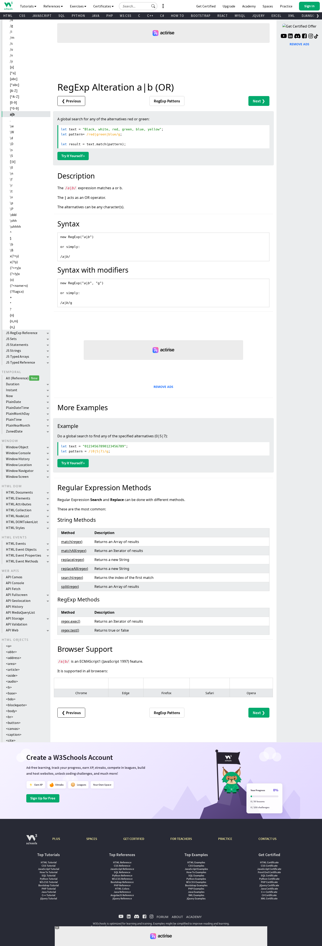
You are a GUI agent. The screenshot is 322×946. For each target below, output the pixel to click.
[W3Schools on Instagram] (310, 36)
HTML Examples (196, 862)
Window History (18, 459)
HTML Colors (122, 888)
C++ (150, 16)
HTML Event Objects (21, 549)
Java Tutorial (48, 891)
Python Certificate (269, 878)
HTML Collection (18, 510)
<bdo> (11, 699)
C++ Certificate (269, 891)
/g (11, 25)
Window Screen (17, 476)
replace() (72, 559)
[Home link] (8, 6)
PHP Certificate (269, 882)
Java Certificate (269, 888)
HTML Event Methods (22, 561)
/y (11, 61)
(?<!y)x (15, 274)
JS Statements (17, 344)
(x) (12, 279)
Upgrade (229, 6)
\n (11, 173)
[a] (12, 67)
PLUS (56, 839)
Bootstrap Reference (122, 882)
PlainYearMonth (18, 425)
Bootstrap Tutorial (48, 885)
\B (11, 250)
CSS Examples (196, 865)
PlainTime (14, 419)
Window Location (19, 464)
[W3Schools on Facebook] (304, 36)
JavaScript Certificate (269, 869)
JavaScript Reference (122, 869)
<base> (11, 693)
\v (11, 197)
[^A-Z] (14, 96)
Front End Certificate (269, 872)
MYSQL (240, 16)
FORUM (162, 916)
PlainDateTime (17, 407)
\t (11, 191)
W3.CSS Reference (122, 878)
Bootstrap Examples (196, 885)
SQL (61, 16)
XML (291, 16)
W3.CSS (125, 16)
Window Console (18, 453)
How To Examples (196, 872)
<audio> (12, 681)
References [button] (52, 6)
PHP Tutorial (49, 888)
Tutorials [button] (27, 6)
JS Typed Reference (20, 362)
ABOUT (177, 916)
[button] (153, 6)
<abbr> (11, 652)
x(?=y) (14, 256)
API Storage (15, 618)
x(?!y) (14, 262)
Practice (286, 6)
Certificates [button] (102, 6)
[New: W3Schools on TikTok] (316, 36)
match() (71, 541)
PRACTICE (225, 839)
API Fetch (13, 589)
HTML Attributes (18, 504)
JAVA (95, 16)
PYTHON (78, 16)
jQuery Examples (196, 898)
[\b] (13, 161)
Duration (12, 384)
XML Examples (196, 895)
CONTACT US (267, 839)
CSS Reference (122, 865)
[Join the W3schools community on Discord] (297, 36)
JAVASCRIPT (42, 16)
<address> (13, 657)
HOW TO (177, 16)
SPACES (91, 839)
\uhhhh (15, 226)
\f (11, 179)
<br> (9, 717)
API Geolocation (18, 600)
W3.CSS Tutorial (49, 882)
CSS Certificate (269, 865)
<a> (9, 646)
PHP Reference (122, 885)
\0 (11, 167)
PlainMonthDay (17, 413)
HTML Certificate (269, 862)
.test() (70, 630)
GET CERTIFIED (133, 839)
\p (11, 203)
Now (9, 396)
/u (11, 49)
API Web (12, 630)
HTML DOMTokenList (22, 522)
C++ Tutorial (48, 895)
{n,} (12, 327)
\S (11, 155)
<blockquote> (16, 705)
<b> (9, 687)
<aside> (12, 675)
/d (11, 20)
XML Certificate (269, 898)
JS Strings (13, 350)
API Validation (16, 624)
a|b (12, 114)
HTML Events (16, 543)
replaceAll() (74, 568)
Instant (11, 390)
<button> (13, 722)
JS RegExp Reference (21, 333)
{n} (12, 315)
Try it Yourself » (73, 155)
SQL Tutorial (48, 875)
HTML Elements (18, 498)
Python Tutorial (48, 878)
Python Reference (122, 875)
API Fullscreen (16, 594)
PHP (109, 16)
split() (70, 586)
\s (11, 149)
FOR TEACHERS (181, 839)
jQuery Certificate (269, 885)
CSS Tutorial (48, 865)
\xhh (13, 220)
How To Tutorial (48, 872)
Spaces (268, 6)
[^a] (13, 73)
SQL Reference (122, 872)
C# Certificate (269, 895)
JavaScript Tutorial (48, 869)
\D (11, 144)
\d (11, 138)
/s (11, 43)
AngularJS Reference (122, 895)
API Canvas (14, 577)
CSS (22, 16)
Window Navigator (20, 470)
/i (11, 31)
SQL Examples (196, 875)
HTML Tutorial (49, 862)
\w (12, 126)
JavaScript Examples (196, 869)
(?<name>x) (19, 285)
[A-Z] (14, 90)
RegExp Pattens (167, 100)
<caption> (13, 734)
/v (11, 55)
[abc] (14, 79)
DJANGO (308, 16)
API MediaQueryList (20, 612)
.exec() (70, 621)
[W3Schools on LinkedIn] (290, 36)
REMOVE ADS (163, 387)
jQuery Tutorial (48, 898)
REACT (222, 16)
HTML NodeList (17, 516)
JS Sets (11, 338)
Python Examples (196, 878)
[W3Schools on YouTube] (284, 36)
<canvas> (13, 728)
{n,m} (14, 321)
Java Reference (122, 891)
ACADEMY (194, 916)
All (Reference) (21, 378)
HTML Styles (15, 528)
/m (12, 37)
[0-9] (13, 102)
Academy (249, 6)
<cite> (11, 740)
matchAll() (73, 550)
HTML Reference (122, 862)
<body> (11, 711)
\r (11, 185)
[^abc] (14, 84)
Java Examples (196, 891)
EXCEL (276, 16)
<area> (11, 663)
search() (72, 577)
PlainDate (13, 401)
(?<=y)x (15, 268)
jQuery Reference (122, 898)
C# (162, 16)
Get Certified (206, 6)
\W (12, 132)
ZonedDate (14, 431)
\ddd (13, 214)
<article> (13, 669)
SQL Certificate (269, 875)
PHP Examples (196, 888)
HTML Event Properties (23, 555)
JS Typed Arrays (17, 356)
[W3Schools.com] (31, 841)
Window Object (17, 447)
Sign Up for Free (42, 798)
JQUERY (258, 16)
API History (14, 606)
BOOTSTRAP (201, 16)
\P (11, 209)
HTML (7, 16)
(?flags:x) (17, 291)
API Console (15, 583)
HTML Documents (19, 492)
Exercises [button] (77, 6)
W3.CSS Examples (196, 882)
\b (11, 244)
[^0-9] (14, 108)
